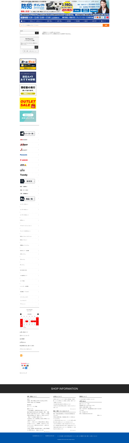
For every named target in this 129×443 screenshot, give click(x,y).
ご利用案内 (74, 1)
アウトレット (22, 303)
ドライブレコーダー (24, 297)
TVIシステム (22, 259)
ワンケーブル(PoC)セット (25, 231)
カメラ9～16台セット (24, 214)
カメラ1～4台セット (24, 204)
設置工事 (94, 21)
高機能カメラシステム (24, 245)
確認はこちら (99, 415)
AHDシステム (23, 254)
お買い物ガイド (24, 332)
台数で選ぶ (59, 21)
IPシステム (22, 264)
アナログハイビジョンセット (26, 225)
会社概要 (67, 1)
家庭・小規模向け (23, 186)
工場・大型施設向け (24, 193)
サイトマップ (23, 373)
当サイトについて (24, 335)
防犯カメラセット (23, 239)
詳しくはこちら (47, 431)
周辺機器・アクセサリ (24, 291)
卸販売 (86, 21)
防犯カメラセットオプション (26, 236)
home (24, 21)
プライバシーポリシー (84, 1)
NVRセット (22, 220)
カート (104, 21)
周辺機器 (78, 21)
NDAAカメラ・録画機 (24, 250)
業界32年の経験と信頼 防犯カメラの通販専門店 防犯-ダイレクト (33, 5)
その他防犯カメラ (23, 275)
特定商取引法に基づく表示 (27, 345)
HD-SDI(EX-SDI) (23, 270)
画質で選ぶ (49, 21)
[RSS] (22, 355)
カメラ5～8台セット (24, 209)
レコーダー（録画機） (24, 286)
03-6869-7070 (94, 4)
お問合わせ (23, 342)
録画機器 (69, 21)
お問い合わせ (94, 1)
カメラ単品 (22, 280)
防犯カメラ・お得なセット (36, 21)
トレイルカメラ (23, 300)
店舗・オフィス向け (24, 190)
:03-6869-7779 (94, 7)
